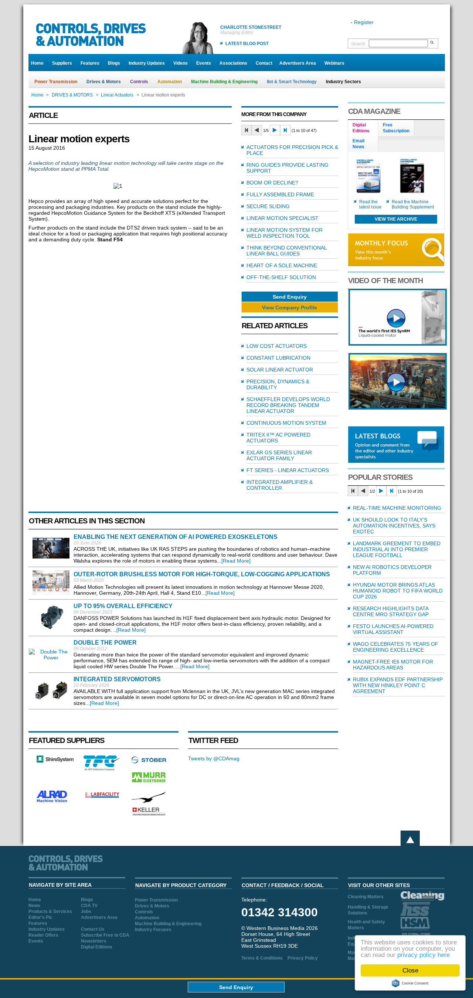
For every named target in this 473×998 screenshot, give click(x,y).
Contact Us (93, 929)
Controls (139, 81)
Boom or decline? (272, 183)
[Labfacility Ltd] (102, 798)
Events (203, 63)
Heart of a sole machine (281, 265)
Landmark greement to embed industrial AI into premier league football (396, 549)
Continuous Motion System (286, 423)
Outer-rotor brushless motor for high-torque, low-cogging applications (202, 574)
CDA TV (89, 905)
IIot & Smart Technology (292, 81)
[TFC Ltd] (102, 769)
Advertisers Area (297, 63)
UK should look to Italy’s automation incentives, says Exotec (394, 525)
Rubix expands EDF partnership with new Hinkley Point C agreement (398, 685)
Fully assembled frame (280, 194)
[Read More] (236, 561)
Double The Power (105, 642)
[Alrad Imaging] (55, 801)
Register (364, 22)
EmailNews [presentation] (358, 143)
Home (37, 63)
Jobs (86, 911)
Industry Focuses (153, 929)
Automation (169, 81)
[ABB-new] (397, 344)
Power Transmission (55, 81)
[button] (289, 296)
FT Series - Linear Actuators (287, 470)
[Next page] (275, 130)
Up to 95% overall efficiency (123, 606)
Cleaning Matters (366, 896)
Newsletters (93, 941)
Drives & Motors (103, 81)
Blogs (114, 63)
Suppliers (62, 63)
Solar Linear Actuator (279, 370)
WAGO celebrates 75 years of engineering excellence (395, 647)
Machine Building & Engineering (224, 81)
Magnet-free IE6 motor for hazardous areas (393, 665)
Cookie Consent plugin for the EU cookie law (410, 983)
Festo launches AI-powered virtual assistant (393, 629)
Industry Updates (147, 63)
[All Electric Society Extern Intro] (397, 408)
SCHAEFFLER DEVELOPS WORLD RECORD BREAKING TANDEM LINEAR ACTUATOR (288, 405)
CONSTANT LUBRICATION (278, 358)
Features (90, 63)
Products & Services (50, 911)
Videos (180, 63)
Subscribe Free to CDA (105, 935)
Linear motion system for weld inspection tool (284, 233)
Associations (233, 63)
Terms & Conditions (262, 958)
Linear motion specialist (282, 218)
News (34, 905)
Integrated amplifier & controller (279, 485)
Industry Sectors (343, 81)
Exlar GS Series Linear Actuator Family (279, 455)
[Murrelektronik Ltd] (148, 784)
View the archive (396, 219)
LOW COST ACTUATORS (276, 346)
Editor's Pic (40, 917)
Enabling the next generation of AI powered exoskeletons (176, 537)
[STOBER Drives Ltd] (148, 762)
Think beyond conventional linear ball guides (286, 251)
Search (358, 44)
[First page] (246, 130)
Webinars (334, 63)
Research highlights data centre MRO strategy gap (391, 611)
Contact (264, 63)
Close (410, 970)
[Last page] (285, 130)
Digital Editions (96, 947)
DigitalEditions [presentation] (361, 127)
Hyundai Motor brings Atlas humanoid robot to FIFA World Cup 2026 (398, 591)
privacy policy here (423, 954)
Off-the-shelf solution (281, 277)
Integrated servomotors (117, 679)
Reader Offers (43, 935)
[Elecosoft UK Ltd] (55, 761)
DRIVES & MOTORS (72, 95)
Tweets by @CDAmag (213, 758)
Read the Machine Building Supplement (413, 204)
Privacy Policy (302, 958)
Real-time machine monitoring (397, 508)
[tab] (363, 128)
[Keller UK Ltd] (148, 815)
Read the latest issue (370, 204)
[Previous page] (257, 130)
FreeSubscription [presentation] (396, 127)
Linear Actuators (117, 95)
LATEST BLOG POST (247, 43)
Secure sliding (268, 206)
